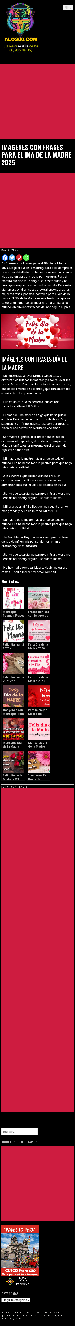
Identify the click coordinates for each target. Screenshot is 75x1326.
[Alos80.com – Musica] (21, 55)
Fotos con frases (14, 786)
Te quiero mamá (50, 498)
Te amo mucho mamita (41, 285)
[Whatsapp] (26, 257)
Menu (68, 7)
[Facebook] (5, 257)
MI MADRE (33, 406)
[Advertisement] (37, 101)
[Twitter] (12, 257)
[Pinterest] (19, 257)
